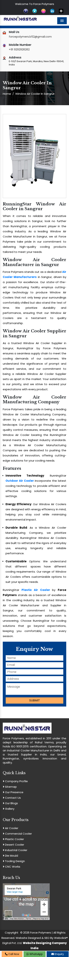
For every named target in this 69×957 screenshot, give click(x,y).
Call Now (13, 954)
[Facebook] (26, 11)
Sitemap (10, 787)
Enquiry (59, 954)
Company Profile (16, 781)
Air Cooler (11, 828)
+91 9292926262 (19, 49)
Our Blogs (11, 803)
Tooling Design (14, 861)
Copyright (11, 932)
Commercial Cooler (18, 834)
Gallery (9, 809)
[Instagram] (43, 11)
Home (7, 94)
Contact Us (12, 798)
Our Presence (13, 792)
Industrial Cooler (15, 850)
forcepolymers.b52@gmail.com (30, 36)
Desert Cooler (14, 845)
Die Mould (11, 856)
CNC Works (12, 867)
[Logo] (20, 19)
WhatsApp (36, 954)
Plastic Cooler (14, 839)
